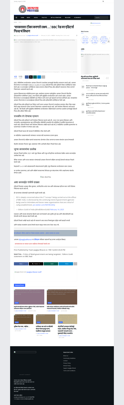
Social (36, 17)
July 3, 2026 (61, 337)
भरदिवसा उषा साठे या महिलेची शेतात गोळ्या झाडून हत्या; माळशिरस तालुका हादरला (44, 328)
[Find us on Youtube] (107, 1)
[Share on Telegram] (39, 77)
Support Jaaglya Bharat (69, 368)
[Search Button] (107, 17)
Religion (67, 17)
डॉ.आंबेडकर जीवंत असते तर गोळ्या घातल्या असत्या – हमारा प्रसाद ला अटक (36, 233)
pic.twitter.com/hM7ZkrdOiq (44, 205)
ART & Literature (56, 17)
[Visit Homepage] (26, 9)
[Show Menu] (16, 17)
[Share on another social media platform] (43, 77)
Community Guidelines (69, 358)
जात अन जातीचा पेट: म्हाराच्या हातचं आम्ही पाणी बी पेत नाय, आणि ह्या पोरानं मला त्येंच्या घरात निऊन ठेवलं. (97, 95)
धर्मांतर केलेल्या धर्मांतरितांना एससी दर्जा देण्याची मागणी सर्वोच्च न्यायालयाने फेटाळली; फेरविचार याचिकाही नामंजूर (60, 307)
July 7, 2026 (39, 335)
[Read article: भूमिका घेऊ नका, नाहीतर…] (23, 319)
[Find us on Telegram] (109, 1)
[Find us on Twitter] (103, 1)
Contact (65, 360)
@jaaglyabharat (25, 239)
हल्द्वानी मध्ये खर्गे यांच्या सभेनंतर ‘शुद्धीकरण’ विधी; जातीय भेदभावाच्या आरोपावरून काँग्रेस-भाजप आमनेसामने (29, 307)
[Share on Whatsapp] (35, 77)
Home (22, 17)
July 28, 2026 (64, 310)
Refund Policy (67, 365)
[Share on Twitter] (31, 77)
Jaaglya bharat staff (32, 35)
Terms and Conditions (69, 370)
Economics (77, 17)
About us (65, 355)
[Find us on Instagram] (105, 1)
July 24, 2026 (18, 330)
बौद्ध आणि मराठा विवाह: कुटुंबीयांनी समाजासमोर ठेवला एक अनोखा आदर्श (90, 77)
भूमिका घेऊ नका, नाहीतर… (22, 326)
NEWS (28, 17)
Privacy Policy (67, 363)
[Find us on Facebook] (100, 1)
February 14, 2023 (45, 35)
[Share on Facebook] (27, 77)
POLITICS (44, 17)
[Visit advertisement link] (95, 23)
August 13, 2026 (32, 310)
